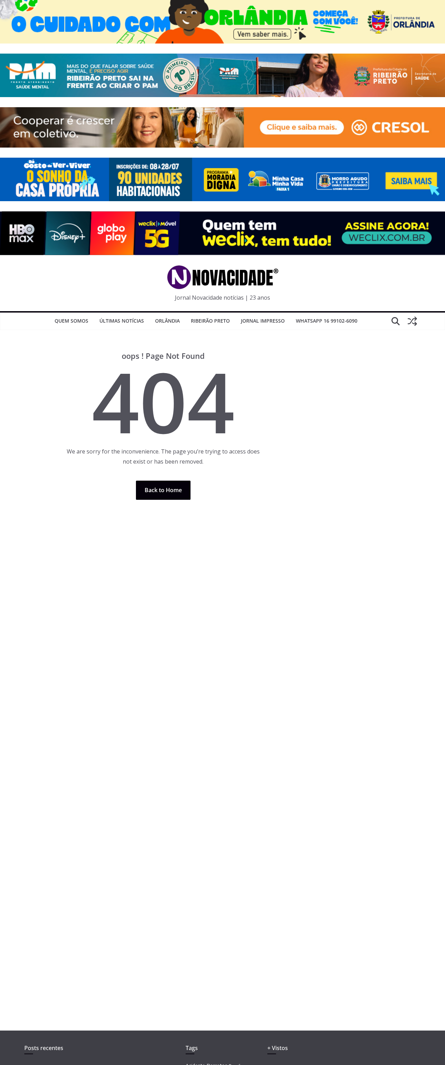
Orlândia (167, 320)
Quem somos (71, 320)
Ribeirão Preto (210, 320)
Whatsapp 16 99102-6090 (326, 320)
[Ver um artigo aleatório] (412, 321)
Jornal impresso (263, 320)
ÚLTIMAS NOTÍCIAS (121, 320)
